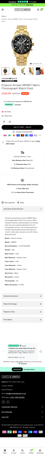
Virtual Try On (37, 64)
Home (4, 16)
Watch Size (8, 116)
